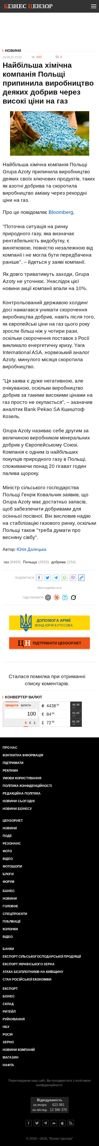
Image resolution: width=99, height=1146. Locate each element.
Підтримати (13, 763)
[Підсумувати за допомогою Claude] (56, 597)
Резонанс (12, 843)
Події (7, 836)
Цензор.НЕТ (13, 820)
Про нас (10, 748)
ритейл (9, 1011)
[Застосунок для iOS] (62, 1123)
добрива (63, 562)
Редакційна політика (22, 793)
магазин (10, 1057)
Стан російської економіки (27, 979)
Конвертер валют (23, 697)
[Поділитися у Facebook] (39, 577)
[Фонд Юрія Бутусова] (49, 622)
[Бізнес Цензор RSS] (71, 1123)
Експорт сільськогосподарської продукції (42, 956)
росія (8, 1034)
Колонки (10, 929)
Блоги (8, 874)
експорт (10, 989)
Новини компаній (19, 1050)
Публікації (11, 921)
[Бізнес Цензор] (28, 7)
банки (8, 949)
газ (12, 562)
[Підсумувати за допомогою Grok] (73, 597)
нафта (8, 1065)
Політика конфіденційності (27, 786)
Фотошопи (12, 866)
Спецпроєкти (15, 914)
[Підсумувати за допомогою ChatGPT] (48, 597)
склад (8, 1004)
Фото (7, 851)
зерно (8, 1042)
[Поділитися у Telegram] (56, 577)
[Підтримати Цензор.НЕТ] (49, 643)
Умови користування (22, 778)
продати (11, 705)
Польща (36, 562)
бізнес (9, 996)
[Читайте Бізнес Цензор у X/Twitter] (37, 1123)
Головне (10, 906)
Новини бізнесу (17, 809)
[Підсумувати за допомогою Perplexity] (65, 597)
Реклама (10, 770)
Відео (8, 859)
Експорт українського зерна (29, 964)
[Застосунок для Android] (54, 1123)
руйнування (14, 1019)
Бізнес (9, 891)
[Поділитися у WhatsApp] (64, 577)
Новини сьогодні (19, 801)
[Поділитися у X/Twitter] (47, 577)
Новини (13, 50)
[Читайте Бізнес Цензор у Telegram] (45, 1123)
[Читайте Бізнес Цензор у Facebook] (28, 1123)
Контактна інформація (23, 755)
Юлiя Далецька (31, 549)
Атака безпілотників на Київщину (33, 972)
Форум (8, 882)
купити (26, 705)
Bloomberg (61, 212)
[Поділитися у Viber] (73, 577)
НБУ (6, 1027)
